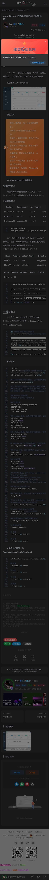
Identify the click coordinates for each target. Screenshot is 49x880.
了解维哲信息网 (38, 62)
